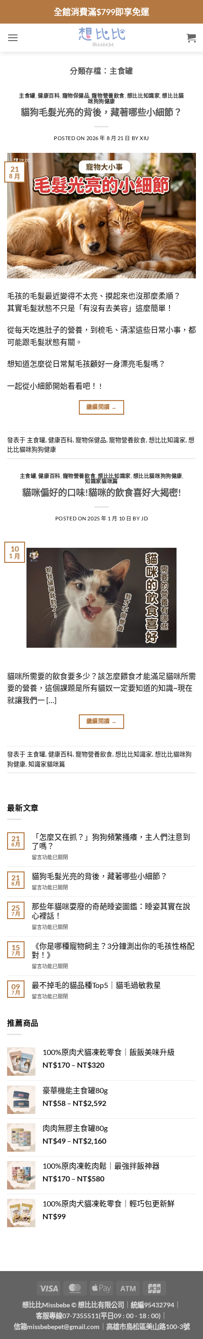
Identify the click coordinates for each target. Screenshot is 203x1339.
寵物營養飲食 (108, 95)
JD (144, 518)
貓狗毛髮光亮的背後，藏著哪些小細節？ (101, 112)
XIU (144, 138)
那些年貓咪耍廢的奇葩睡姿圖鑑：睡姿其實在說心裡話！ (111, 911)
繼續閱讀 (101, 406)
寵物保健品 (76, 95)
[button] (12, 37)
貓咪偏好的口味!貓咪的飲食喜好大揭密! (101, 492)
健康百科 (48, 95)
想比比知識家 (143, 95)
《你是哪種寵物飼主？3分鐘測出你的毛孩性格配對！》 (113, 950)
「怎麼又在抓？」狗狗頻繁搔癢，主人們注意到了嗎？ (111, 841)
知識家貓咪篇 (101, 481)
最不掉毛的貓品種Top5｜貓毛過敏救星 (96, 984)
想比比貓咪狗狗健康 (157, 476)
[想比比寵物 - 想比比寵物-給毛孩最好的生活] (102, 37)
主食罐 (27, 95)
